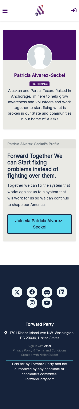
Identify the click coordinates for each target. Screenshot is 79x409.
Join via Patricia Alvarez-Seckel (39, 223)
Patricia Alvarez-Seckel (39, 75)
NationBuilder (49, 355)
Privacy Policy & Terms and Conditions (39, 350)
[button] (74, 11)
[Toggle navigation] (5, 10)
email (47, 346)
